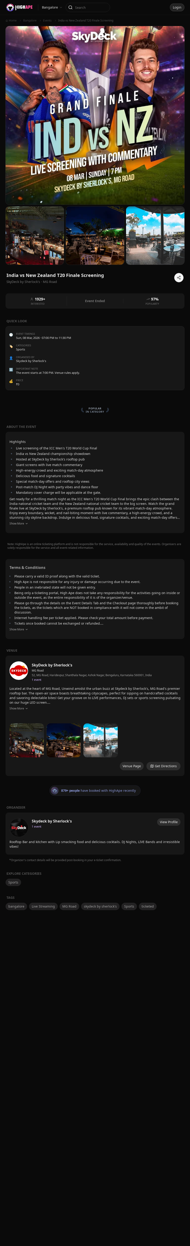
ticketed (148, 906)
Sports (20, 349)
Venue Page (132, 766)
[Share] (179, 277)
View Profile (169, 822)
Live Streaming (43, 906)
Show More (17, 523)
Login (177, 7)
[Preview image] (27, 740)
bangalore (16, 906)
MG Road (50, 281)
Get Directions (166, 766)
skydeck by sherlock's (100, 906)
